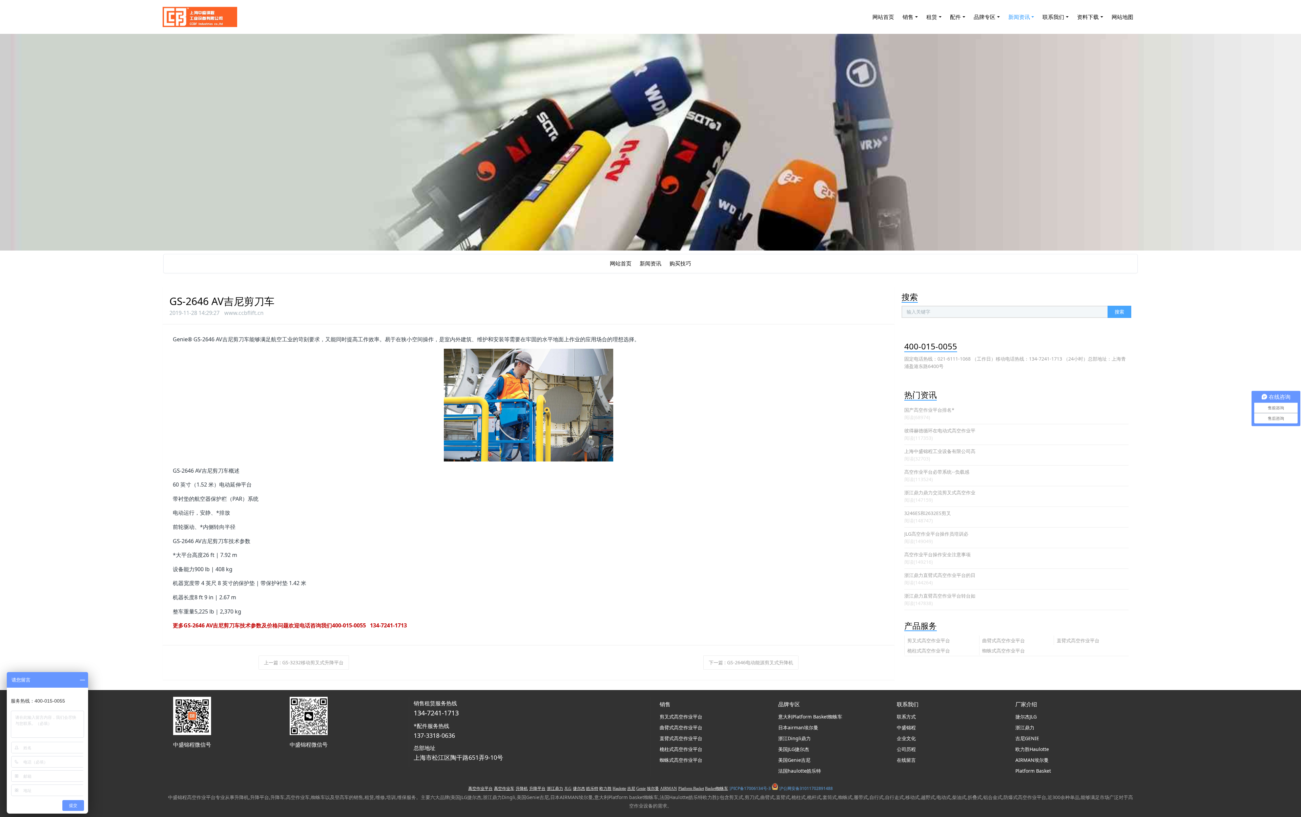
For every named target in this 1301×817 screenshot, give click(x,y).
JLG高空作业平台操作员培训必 (936, 534)
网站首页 (883, 17)
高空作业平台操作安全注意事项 (937, 554)
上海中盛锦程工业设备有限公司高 (939, 451)
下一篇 (751, 662)
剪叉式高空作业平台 (928, 640)
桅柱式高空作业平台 (928, 650)
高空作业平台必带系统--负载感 (936, 472)
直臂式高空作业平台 (1078, 640)
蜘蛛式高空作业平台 (1003, 650)
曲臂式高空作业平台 (1003, 640)
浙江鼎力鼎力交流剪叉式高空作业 (939, 492)
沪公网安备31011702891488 (806, 788)
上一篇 (304, 662)
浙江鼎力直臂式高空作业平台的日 (939, 575)
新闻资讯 (650, 263)
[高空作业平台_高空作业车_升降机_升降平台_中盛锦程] (200, 17)
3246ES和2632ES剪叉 (927, 513)
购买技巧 (680, 263)
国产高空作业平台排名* (929, 410)
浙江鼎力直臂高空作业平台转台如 (939, 596)
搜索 (1119, 311)
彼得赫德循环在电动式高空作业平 (939, 430)
